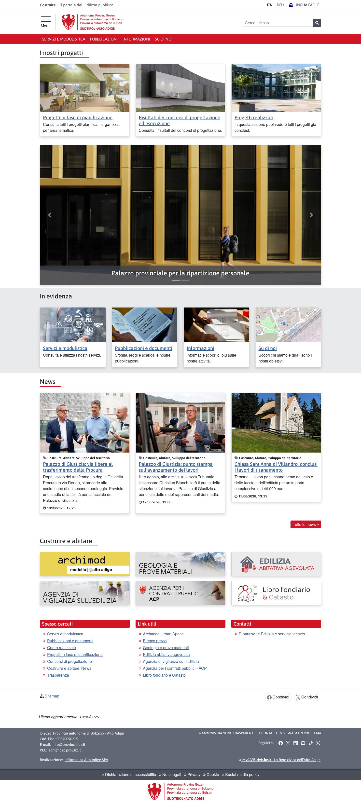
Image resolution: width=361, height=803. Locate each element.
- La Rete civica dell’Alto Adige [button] (280, 760)
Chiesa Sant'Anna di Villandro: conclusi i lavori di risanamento (276, 467)
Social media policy (241, 774)
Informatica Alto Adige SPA (86, 760)
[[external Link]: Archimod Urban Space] (84, 564)
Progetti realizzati (254, 117)
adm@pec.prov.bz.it (65, 750)
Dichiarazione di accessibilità (130, 774)
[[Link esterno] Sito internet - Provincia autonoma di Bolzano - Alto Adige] (93, 22)
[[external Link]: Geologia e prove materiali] (180, 564)
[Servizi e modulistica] (73, 324)
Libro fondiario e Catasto (164, 675)
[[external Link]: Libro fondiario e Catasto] (276, 593)
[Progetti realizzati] (276, 87)
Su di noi (164, 39)
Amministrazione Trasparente (228, 733)
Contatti (269, 733)
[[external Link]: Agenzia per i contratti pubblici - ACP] (180, 593)
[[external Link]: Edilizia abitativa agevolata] (276, 564)
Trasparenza (58, 675)
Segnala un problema (301, 733)
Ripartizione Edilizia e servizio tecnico (272, 634)
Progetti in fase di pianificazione (77, 117)
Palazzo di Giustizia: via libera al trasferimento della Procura (78, 467)
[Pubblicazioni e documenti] (145, 324)
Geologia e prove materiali (166, 647)
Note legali (171, 774)
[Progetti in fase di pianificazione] (84, 87)
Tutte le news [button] (305, 524)
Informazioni (136, 39)
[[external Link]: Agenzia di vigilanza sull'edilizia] (84, 593)
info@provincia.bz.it (69, 744)
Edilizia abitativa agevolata (166, 654)
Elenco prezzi (155, 640)
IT (269, 5)
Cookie (212, 774)
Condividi (280, 697)
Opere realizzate (61, 647)
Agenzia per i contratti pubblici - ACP (175, 668)
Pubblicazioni (104, 39)
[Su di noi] (288, 324)
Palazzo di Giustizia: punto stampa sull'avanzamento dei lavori (176, 467)
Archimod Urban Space (163, 634)
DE (280, 5)
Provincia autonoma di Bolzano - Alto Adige (88, 733)
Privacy (193, 774)
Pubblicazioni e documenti (143, 348)
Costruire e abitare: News (69, 668)
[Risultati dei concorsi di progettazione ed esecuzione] (180, 87)
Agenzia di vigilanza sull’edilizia (171, 661)
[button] (180, 273)
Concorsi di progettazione (69, 661)
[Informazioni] (216, 324)
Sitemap (52, 696)
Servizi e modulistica (63, 39)
